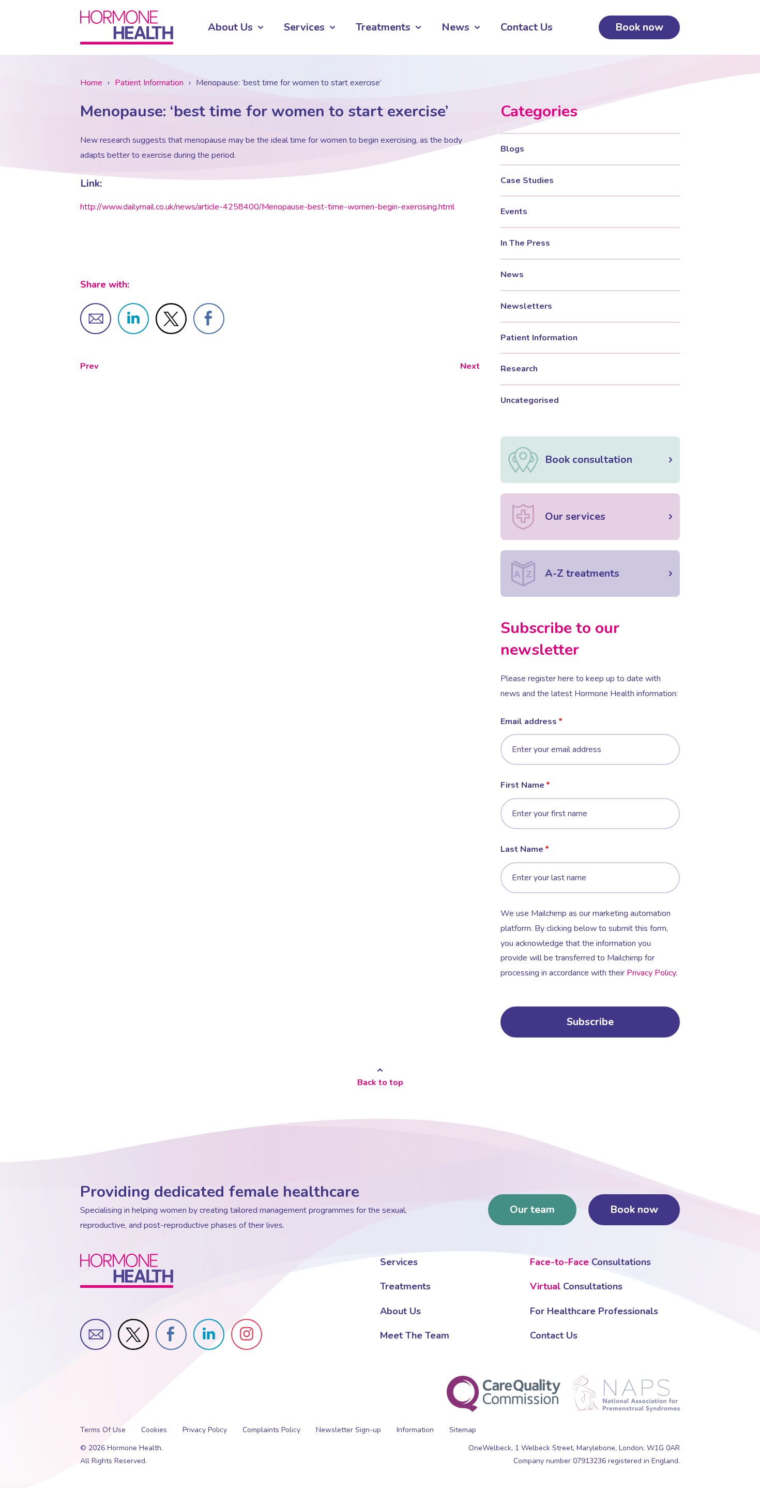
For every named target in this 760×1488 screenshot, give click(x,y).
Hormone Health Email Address (95, 1334)
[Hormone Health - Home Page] (126, 27)
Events (513, 211)
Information (415, 1430)
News (455, 27)
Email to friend (95, 318)
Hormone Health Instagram (246, 1334)
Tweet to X (171, 318)
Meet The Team (414, 1335)
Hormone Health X (133, 1334)
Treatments (383, 27)
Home (91, 82)
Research (519, 368)
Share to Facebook (208, 318)
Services (304, 27)
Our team (532, 1209)
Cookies (154, 1430)
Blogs (512, 149)
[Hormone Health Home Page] (126, 1271)
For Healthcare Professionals (594, 1311)
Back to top (380, 1082)
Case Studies (527, 180)
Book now (639, 27)
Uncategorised (529, 400)
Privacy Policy (651, 973)
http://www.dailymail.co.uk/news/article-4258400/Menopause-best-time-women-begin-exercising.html (268, 207)
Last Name (521, 849)
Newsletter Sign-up (348, 1430)
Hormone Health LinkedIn (208, 1334)
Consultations (590, 1262)
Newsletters (526, 306)
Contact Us (526, 27)
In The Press (525, 243)
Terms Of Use (103, 1430)
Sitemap (462, 1430)
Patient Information (149, 82)
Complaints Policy (271, 1430)
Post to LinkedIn (133, 318)
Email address (528, 721)
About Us (230, 27)
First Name (522, 785)
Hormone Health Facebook (171, 1334)
